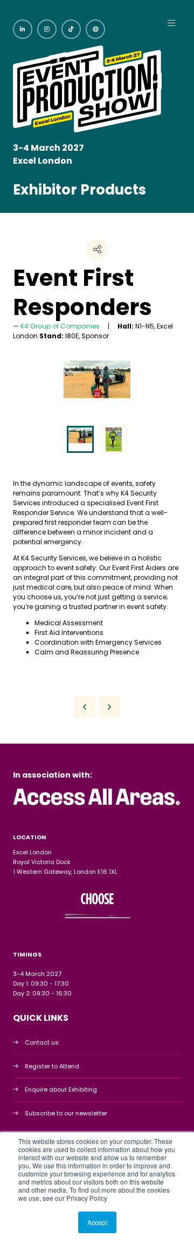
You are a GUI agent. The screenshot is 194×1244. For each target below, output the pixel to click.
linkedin (22, 29)
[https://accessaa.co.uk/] (97, 805)
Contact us (42, 1042)
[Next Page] (109, 707)
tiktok (71, 29)
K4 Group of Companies (60, 326)
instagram (47, 29)
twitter (95, 29)
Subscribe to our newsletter (66, 1113)
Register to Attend (52, 1066)
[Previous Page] (84, 707)
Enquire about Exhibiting (61, 1089)
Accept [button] (97, 1222)
